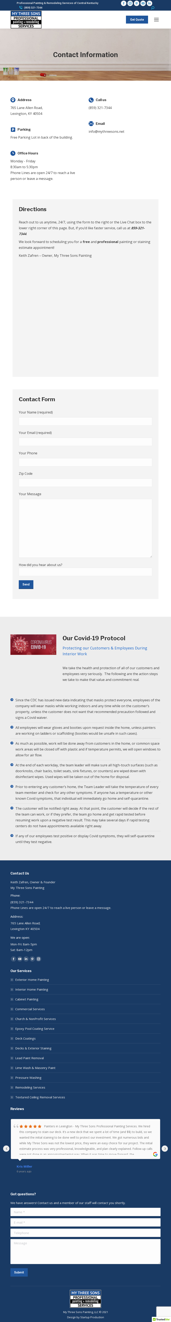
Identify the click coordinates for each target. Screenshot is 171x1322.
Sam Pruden (26, 1166)
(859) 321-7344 (33, 7)
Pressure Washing (28, 1077)
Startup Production (92, 1317)
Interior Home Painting (31, 989)
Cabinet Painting (26, 999)
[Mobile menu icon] (156, 19)
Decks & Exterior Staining (33, 1048)
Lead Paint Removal (29, 1058)
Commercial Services (30, 1009)
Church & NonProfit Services (35, 1019)
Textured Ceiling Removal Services (40, 1097)
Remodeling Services (30, 1087)
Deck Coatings (25, 1038)
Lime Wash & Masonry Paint (35, 1068)
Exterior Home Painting (32, 979)
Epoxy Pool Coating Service (34, 1028)
